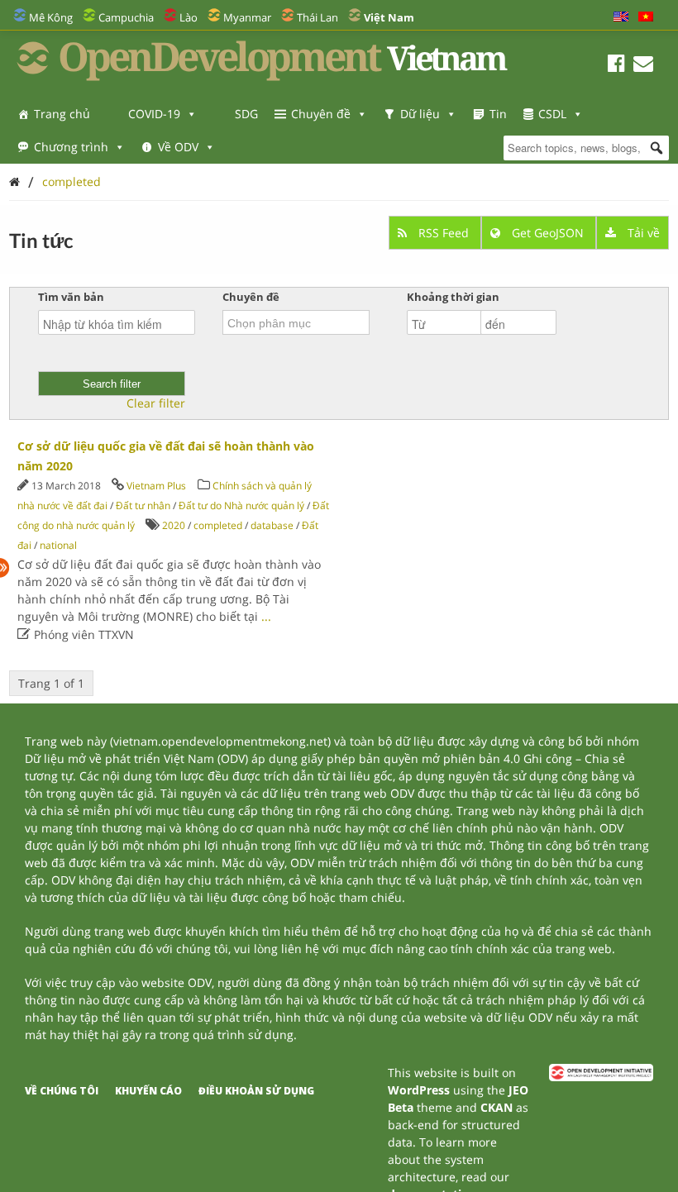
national (58, 545)
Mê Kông (51, 17)
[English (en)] (621, 17)
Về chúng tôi (61, 1091)
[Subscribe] (643, 66)
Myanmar (247, 17)
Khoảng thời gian (453, 296)
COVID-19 (154, 114)
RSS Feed (443, 233)
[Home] (14, 181)
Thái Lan (317, 17)
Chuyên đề (321, 114)
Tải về (642, 233)
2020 (173, 525)
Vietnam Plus (156, 486)
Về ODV (178, 147)
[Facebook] (616, 66)
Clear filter (156, 403)
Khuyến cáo (148, 1091)
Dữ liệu (420, 114)
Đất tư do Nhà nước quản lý (241, 505)
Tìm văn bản (71, 296)
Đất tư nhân (143, 505)
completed (71, 181)
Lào (188, 17)
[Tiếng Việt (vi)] (645, 17)
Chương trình (71, 147)
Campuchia (126, 17)
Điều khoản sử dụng (256, 1091)
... (266, 616)
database (272, 525)
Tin (498, 114)
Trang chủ (62, 114)
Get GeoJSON (547, 233)
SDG (246, 114)
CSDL (552, 114)
